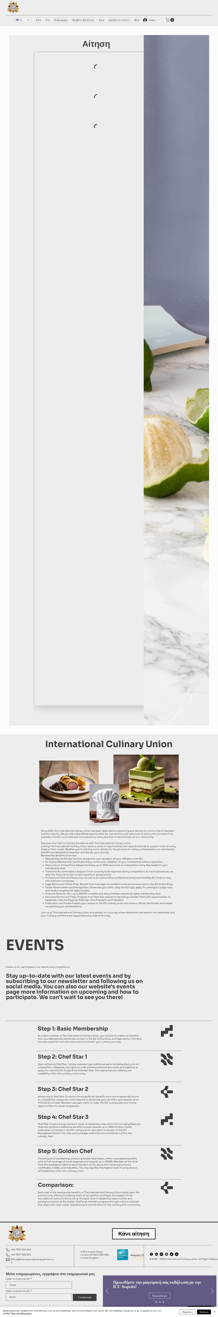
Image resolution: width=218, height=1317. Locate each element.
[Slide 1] (155, 1302)
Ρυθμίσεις (187, 1311)
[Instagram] (161, 1254)
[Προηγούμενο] (107, 1291)
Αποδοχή (204, 1311)
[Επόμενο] (212, 1291)
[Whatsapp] (176, 1254)
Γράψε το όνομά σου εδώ (18, 1279)
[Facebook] (151, 1254)
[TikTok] (171, 1254)
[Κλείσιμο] (214, 1312)
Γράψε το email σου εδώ (18, 1291)
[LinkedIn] (156, 1254)
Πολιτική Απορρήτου (21, 1313)
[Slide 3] (163, 1302)
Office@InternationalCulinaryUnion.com (32, 1261)
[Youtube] (166, 1254)
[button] (170, 20)
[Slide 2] (159, 1302)
